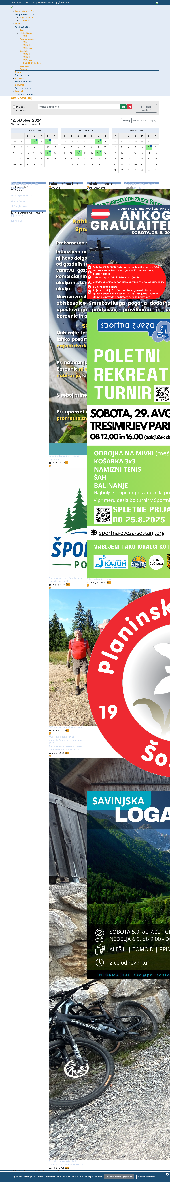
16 (99, 152)
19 (48, 152)
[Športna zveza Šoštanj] (157, 3)
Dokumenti (24, 86)
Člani (22, 30)
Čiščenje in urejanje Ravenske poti (66, 727)
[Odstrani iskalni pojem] (129, 106)
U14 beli (26, 45)
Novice (22, 74)
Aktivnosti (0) (21, 98)
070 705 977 (65, 3)
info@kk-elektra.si (23, 195)
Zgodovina (24, 20)
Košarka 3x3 (25, 66)
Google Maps (20, 206)
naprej (153, 120)
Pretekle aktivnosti (21, 108)
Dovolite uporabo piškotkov (119, 1176)
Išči (123, 107)
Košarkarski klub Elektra (23, 3)
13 (79, 152)
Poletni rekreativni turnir (99, 579)
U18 (25, 36)
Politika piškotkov (146, 1176)
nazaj (127, 120)
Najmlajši (24, 51)
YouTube (19, 221)
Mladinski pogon (27, 33)
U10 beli (26, 57)
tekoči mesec (139, 120)
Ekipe (22, 25)
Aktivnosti (24, 80)
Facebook (19, 215)
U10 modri (27, 60)
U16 (25, 42)
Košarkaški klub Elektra (26, 13)
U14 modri (27, 48)
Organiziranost (26, 17)
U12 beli (26, 54)
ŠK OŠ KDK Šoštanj (32, 63)
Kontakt (25, 93)
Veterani (23, 69)
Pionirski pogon (27, 39)
